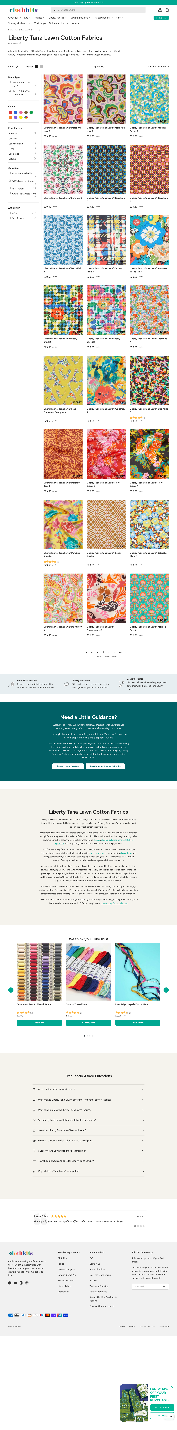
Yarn (118, 17)
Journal (75, 23)
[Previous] (10, 990)
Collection (13, 168)
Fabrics (38, 17)
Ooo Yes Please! (162, 1407)
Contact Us (95, 1263)
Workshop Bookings (99, 1286)
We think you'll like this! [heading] (88, 939)
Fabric (61, 1263)
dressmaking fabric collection (114, 903)
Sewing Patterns (79, 17)
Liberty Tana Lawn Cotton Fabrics (27, 30)
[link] (88, 1220)
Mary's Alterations (98, 1291)
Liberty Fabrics (56, 17)
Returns (132, 1326)
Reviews (93, 1280)
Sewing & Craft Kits (67, 1275)
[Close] (172, 1387)
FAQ (91, 1258)
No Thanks (162, 1416)
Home (10, 30)
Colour (11, 106)
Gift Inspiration (57, 23)
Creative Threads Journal (102, 1306)
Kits (26, 17)
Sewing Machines (17, 23)
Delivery (122, 1326)
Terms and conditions (147, 1326)
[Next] (166, 990)
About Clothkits (97, 1269)
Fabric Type (14, 77)
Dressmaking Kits (66, 1269)
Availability (14, 207)
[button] (167, 10)
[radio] (36, 66)
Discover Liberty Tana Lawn (68, 766)
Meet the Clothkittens (100, 1275)
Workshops (40, 23)
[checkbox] (23, 84)
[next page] (126, 651)
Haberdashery (102, 17)
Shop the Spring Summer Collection (105, 766)
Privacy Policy (164, 1326)
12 (120, 651)
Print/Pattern (15, 128)
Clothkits (13, 17)
